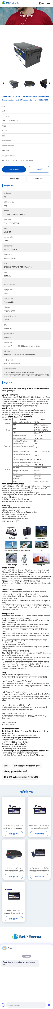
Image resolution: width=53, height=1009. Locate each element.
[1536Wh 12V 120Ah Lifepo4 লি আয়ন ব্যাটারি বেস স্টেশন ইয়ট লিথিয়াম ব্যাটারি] (13, 895)
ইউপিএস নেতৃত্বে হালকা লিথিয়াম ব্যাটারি (27, 766)
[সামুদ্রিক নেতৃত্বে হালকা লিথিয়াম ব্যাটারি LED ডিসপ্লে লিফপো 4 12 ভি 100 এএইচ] (39, 853)
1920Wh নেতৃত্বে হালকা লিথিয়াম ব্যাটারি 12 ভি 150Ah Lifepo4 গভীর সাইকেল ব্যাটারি (13, 827)
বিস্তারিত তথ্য (14, 179)
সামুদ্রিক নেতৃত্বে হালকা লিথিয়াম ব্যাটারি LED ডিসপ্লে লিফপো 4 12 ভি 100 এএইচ (39, 869)
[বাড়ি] (26, 940)
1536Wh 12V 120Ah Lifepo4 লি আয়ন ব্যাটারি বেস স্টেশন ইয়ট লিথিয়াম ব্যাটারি (13, 912)
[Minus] (49, 948)
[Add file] (3, 1005)
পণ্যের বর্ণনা (39, 179)
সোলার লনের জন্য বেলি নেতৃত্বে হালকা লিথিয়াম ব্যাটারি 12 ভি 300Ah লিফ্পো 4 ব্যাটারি (14, 869)
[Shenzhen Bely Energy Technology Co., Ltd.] (10, 3)
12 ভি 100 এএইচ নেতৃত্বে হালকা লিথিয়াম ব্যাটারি (21, 777)
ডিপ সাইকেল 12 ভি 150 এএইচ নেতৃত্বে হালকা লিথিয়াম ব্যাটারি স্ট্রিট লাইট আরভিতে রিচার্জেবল (39, 827)
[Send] (49, 1005)
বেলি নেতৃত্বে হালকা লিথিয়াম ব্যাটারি (15, 771)
